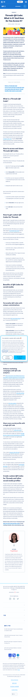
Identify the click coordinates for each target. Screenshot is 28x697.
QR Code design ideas (15, 318)
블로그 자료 (7, 625)
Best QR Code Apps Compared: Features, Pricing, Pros (13, 642)
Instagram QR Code (7, 138)
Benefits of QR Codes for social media (13, 90)
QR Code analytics (12, 403)
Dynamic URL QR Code (14, 452)
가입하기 (20, 1)
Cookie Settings (7, 357)
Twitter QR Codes (17, 429)
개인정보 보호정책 (14, 686)
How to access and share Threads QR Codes (14, 87)
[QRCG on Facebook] (14, 599)
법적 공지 (14, 683)
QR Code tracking (20, 393)
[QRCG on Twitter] (18, 599)
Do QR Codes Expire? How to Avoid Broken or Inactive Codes (13, 629)
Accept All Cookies (19, 357)
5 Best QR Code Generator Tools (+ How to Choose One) (13, 636)
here (19, 669)
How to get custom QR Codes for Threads (14, 89)
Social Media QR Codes (14, 230)
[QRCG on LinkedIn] (10, 599)
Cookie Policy (14, 689)
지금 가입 (14, 581)
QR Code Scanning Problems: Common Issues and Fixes (12, 648)
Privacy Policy (12, 351)
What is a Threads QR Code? (11, 85)
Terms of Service (14, 680)
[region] (14, 348)
